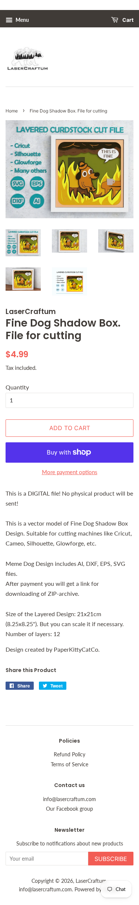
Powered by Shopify (97, 889)
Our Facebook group (69, 809)
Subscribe (111, 858)
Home (12, 111)
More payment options (69, 472)
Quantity (17, 387)
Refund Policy (69, 754)
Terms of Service (69, 764)
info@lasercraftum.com (69, 799)
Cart (127, 20)
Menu (21, 20)
